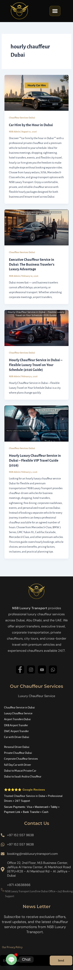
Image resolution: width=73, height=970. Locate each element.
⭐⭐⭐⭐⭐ (24, 789)
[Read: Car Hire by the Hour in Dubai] (36, 92)
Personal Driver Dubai (16, 747)
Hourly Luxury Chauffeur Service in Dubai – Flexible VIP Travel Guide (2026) (35, 460)
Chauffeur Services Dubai (22, 117)
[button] (54, 11)
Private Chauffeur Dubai (18, 752)
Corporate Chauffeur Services (21, 758)
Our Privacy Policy (12, 947)
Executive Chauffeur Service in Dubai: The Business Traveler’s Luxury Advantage (31, 264)
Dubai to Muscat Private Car (20, 770)
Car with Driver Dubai (16, 737)
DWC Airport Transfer (16, 731)
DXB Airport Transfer (16, 725)
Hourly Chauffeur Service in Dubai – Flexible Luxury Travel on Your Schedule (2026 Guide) (35, 365)
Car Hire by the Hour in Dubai (31, 125)
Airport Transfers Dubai (17, 719)
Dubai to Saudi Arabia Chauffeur (22, 776)
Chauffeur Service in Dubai (19, 707)
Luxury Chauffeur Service (18, 713)
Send (61, 960)
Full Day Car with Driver (17, 764)
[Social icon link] (20, 669)
